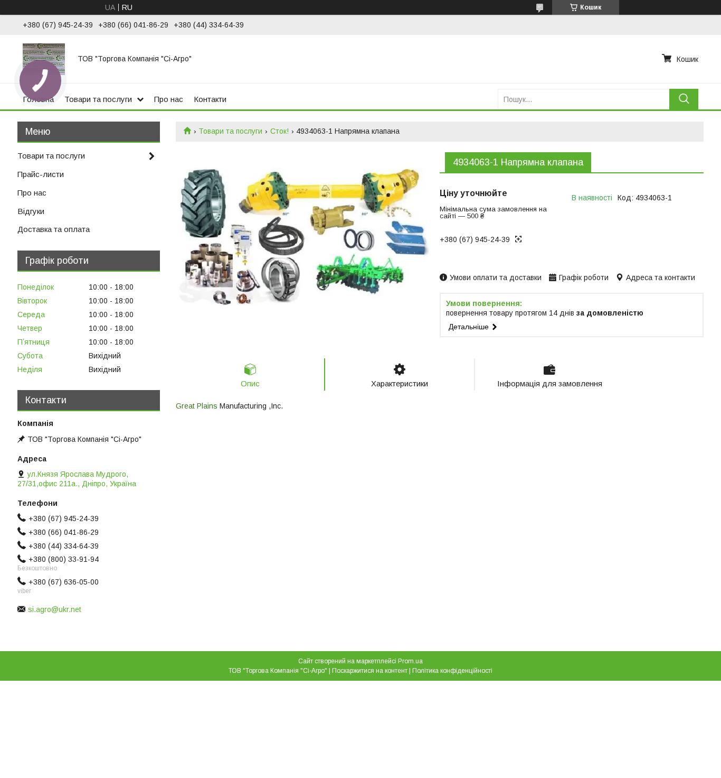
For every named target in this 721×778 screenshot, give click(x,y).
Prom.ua (410, 661)
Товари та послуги (98, 99)
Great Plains (196, 406)
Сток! (279, 131)
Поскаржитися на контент (369, 670)
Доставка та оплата (53, 229)
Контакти (210, 99)
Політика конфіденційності (452, 670)
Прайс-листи (40, 174)
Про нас (168, 99)
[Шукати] (683, 99)
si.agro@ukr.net (54, 609)
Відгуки (30, 211)
